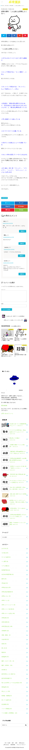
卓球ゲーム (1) (5, 600)
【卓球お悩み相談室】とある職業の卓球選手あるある (18, 460)
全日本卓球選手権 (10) (7, 574)
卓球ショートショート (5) (8, 604)
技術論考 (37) (5, 656)
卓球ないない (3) (6, 596)
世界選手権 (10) (6, 570)
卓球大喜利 (5, 197)
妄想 (16, 742)
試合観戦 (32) (5, 704)
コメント (3, 289)
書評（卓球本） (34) (7, 665)
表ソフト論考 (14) (6, 700)
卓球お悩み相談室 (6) (7, 591)
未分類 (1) (4, 669)
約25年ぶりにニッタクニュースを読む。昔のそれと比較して (18, 502)
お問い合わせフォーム (7, 413)
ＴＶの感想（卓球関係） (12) (9, 713)
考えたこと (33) (6, 691)
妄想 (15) (4, 643)
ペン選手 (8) (5, 561)
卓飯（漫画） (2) (6, 635)
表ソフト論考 (7, 742)
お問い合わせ (6, 744)
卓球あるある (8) (6, 587)
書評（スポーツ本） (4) (8, 661)
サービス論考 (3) (6, 557)
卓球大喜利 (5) (5, 622)
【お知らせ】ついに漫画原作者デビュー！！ (18, 424)
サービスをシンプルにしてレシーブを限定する (18, 481)
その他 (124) (5, 552)
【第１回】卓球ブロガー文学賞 (18, 494)
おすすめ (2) (5, 548)
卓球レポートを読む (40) (8, 613)
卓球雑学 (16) (5, 630)
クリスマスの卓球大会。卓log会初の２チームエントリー (18, 431)
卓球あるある (21, 742)
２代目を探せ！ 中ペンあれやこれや (17, 509)
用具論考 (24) (5, 687)
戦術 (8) (4, 652)
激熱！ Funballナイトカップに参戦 (18, 523)
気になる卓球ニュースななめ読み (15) (12, 682)
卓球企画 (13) (5, 617)
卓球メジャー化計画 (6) (8, 609)
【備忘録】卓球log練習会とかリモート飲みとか (18, 452)
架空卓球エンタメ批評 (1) (8, 674)
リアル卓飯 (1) (5, 565)
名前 (2, 303)
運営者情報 (4, 405)
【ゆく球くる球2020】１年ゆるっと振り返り (17, 488)
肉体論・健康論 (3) (7, 695)
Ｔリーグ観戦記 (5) (7, 708)
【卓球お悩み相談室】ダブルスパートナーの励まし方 (18, 516)
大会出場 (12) (5, 639)
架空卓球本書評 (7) (7, 678)
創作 (13, 742)
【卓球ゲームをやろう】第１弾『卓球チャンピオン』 (18, 468)
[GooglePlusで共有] (19, 35)
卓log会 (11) (5, 583)
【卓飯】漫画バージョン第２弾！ (17, 445)
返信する (22, 231)
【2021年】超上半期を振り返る (17, 475)
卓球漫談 (14, 2)
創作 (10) (4, 578)
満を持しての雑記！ (15, 439)
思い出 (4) (4, 648)
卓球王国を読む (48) (7, 626)
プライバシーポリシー (21, 744)
